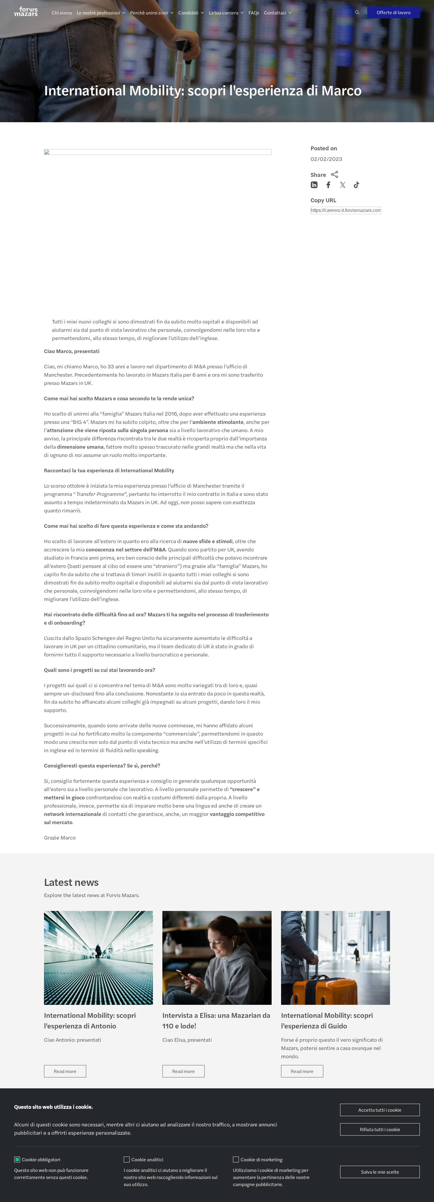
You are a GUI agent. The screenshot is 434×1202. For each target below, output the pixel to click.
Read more (65, 1071)
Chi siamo (62, 12)
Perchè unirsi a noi (149, 12)
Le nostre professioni (98, 12)
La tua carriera (223, 12)
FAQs (254, 12)
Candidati (188, 12)
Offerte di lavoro (394, 12)
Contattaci (275, 12)
